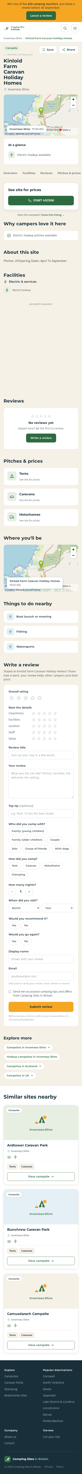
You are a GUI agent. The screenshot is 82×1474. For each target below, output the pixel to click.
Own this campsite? (41, 215)
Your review (17, 765)
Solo (14, 848)
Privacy (48, 1466)
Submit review (41, 1007)
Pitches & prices (69, 173)
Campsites (11, 1376)
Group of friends (36, 848)
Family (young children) (28, 831)
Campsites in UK (18, 1075)
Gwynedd (49, 1395)
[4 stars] (32, 698)
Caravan (31, 865)
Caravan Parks (13, 1382)
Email (13, 968)
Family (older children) (27, 839)
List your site (51, 1437)
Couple (55, 839)
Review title (17, 747)
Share (71, 49)
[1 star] (12, 698)
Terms (59, 1466)
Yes (14, 925)
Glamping (18, 874)
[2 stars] (19, 698)
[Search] (65, 28)
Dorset (47, 1414)
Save (50, 49)
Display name (19, 951)
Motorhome (52, 865)
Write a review (41, 438)
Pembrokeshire (53, 1421)
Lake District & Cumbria (58, 1402)
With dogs (62, 848)
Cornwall (49, 1376)
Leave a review (41, 15)
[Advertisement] (41, 347)
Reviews (46, 173)
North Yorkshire (53, 1382)
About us (10, 1437)
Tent (15, 865)
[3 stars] (25, 698)
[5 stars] (39, 698)
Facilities (28, 173)
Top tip (21, 805)
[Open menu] (75, 28)
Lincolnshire (51, 1408)
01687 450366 (43, 200)
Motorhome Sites (15, 1395)
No (26, 925)
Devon (47, 1389)
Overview (10, 173)
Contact (9, 1443)
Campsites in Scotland (22, 1066)
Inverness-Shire (13, 38)
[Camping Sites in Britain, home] (15, 28)
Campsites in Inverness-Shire (26, 1047)
